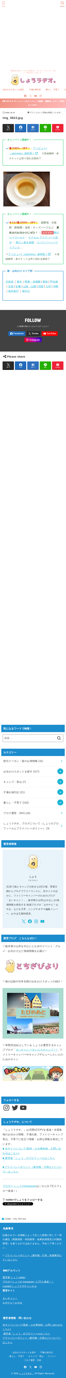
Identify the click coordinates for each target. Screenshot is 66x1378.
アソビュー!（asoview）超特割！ (28, 254)
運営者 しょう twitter (14, 1277)
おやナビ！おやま (12, 1303)
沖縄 (55, 286)
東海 (45, 281)
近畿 (18, 286)
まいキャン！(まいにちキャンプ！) (36, 1049)
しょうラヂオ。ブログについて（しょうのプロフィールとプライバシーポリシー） (31, 826)
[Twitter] (30, 95)
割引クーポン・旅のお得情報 (23, 761)
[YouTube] (35, 95)
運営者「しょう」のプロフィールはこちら (26, 1333)
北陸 (10, 286)
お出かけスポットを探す (13, 90)
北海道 (10, 281)
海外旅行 (13, 291)
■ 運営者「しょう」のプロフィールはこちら (29, 1158)
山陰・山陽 (29, 286)
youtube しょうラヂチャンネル (20, 1286)
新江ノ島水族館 (24, 242)
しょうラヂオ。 (26, 1373)
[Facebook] (25, 95)
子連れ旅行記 (35, 90)
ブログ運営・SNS (16, 813)
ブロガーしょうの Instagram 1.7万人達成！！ (28, 1281)
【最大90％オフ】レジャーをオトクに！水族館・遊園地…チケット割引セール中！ (33, 103)
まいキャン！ (10, 1298)
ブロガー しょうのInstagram (19, 1186)
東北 (19, 281)
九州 (48, 286)
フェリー (52, 1356)
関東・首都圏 (32, 281)
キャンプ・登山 (14, 781)
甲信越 (54, 281)
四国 (40, 286)
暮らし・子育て (52, 90)
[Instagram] (40, 95)
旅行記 (26, 291)
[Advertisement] (33, 34)
